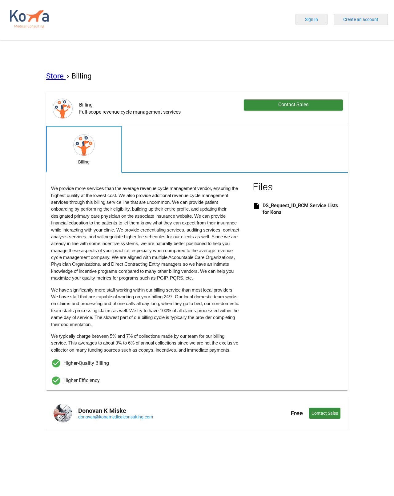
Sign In (311, 19)
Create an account (360, 19)
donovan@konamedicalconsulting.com (115, 416)
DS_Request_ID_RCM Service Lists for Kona (300, 209)
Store (56, 76)
